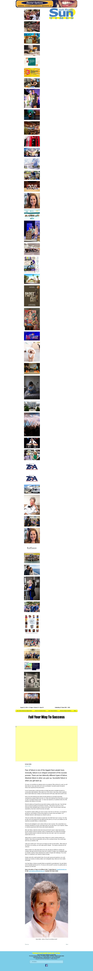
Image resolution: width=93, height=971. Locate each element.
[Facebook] (46, 965)
